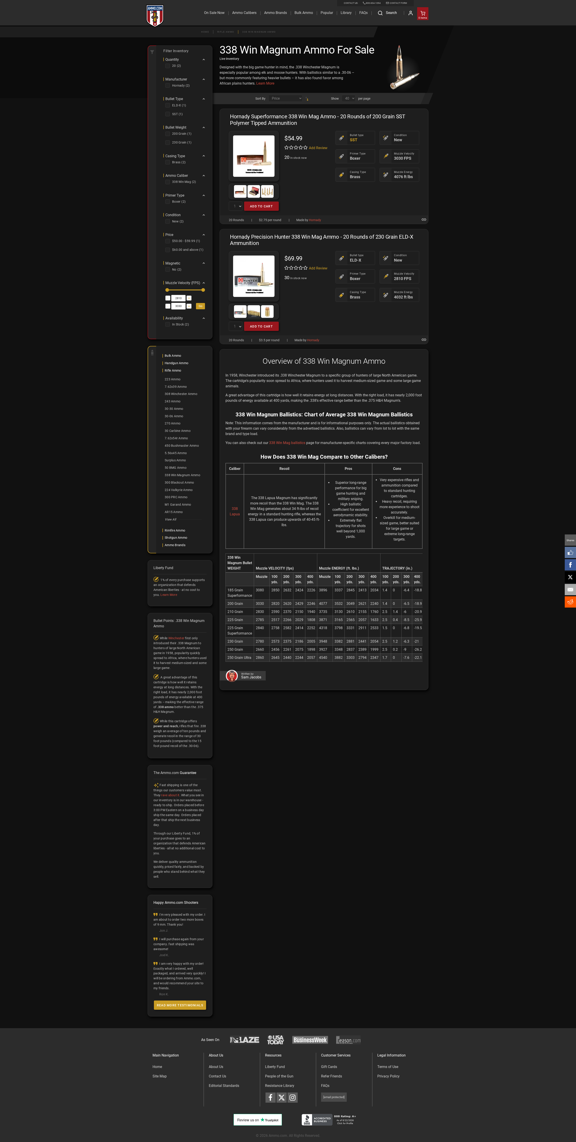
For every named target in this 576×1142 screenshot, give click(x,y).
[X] (570, 577)
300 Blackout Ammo (179, 482)
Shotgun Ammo (176, 537)
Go (200, 306)
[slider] (167, 290)
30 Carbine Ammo (178, 431)
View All (170, 519)
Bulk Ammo (304, 13)
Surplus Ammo (175, 460)
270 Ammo (172, 423)
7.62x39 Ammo (176, 386)
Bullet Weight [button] (175, 128)
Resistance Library (279, 1086)
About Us (216, 1067)
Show (335, 98)
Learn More (265, 83)
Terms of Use (387, 1067)
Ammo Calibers (244, 13)
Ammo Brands (275, 13)
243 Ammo (172, 401)
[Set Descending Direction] (306, 98)
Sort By (260, 98)
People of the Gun (279, 1076)
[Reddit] (570, 602)
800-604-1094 (373, 3)
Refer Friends (331, 1076)
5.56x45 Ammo (176, 453)
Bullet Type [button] (174, 99)
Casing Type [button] (175, 156)
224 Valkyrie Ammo (179, 490)
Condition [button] (173, 215)
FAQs (325, 1086)
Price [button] (169, 235)
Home (205, 32)
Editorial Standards (224, 1086)
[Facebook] (570, 564)
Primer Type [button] (174, 195)
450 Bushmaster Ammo (182, 445)
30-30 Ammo (174, 409)
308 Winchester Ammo (181, 394)
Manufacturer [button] (176, 79)
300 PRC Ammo (176, 497)
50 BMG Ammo (176, 467)
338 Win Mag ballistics (287, 443)
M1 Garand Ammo (178, 504)
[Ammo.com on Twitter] (282, 1098)
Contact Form (398, 3)
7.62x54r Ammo (176, 438)
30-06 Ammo (174, 416)
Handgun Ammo (176, 363)
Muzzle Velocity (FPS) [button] (182, 283)
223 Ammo (172, 379)
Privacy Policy (388, 1076)
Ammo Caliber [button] (176, 176)
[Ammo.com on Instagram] (293, 1098)
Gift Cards (329, 1067)
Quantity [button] (172, 60)
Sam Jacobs (251, 677)
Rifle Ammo (225, 32)
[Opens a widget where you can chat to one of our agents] (31, 1116)
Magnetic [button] (172, 263)
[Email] (570, 589)
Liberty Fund (275, 1067)
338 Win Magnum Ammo (259, 32)
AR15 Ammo (174, 512)
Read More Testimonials (180, 1005)
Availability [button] (174, 318)
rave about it (170, 795)
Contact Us (217, 1076)
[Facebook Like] (570, 552)
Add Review (318, 148)
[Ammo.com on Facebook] (271, 1098)
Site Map (160, 1076)
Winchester (176, 638)
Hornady (315, 220)
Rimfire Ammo (175, 530)
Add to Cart (261, 206)
